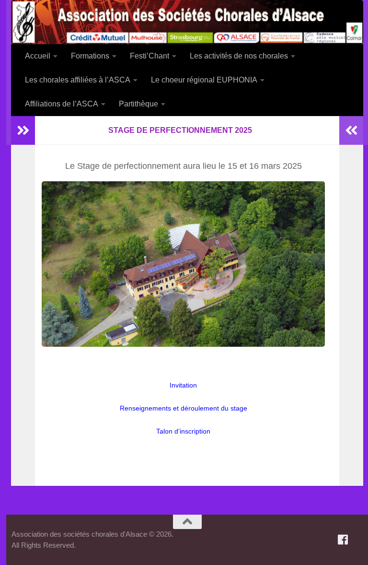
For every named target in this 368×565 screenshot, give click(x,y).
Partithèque (138, 104)
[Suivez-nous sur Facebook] (343, 539)
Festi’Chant (149, 56)
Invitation (183, 385)
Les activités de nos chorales (239, 56)
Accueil (37, 56)
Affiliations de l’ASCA (61, 104)
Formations (90, 56)
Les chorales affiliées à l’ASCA (77, 80)
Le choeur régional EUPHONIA (204, 80)
